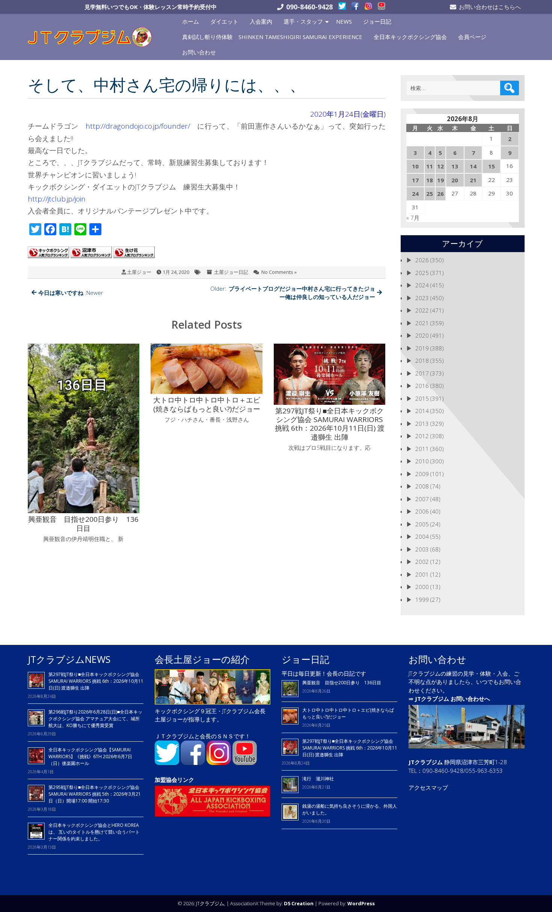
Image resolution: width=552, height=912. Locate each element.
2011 (422, 448)
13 (454, 166)
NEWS (344, 21)
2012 (422, 436)
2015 (422, 398)
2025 (422, 272)
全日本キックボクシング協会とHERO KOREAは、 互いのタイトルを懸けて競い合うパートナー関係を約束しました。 (94, 832)
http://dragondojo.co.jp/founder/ (138, 126)
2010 (422, 461)
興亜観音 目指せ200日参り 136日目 (344, 682)
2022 (422, 310)
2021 (422, 323)
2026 (422, 260)
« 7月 (412, 217)
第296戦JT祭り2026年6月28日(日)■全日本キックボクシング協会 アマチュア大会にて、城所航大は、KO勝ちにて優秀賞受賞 (95, 719)
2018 (422, 360)
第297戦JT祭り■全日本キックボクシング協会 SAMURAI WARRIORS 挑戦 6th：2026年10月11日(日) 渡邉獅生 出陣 (95, 681)
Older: (292, 293)
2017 (422, 373)
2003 (422, 549)
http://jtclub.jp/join (57, 199)
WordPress (361, 903)
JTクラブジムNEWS (69, 659)
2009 (422, 474)
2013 (422, 423)
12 (440, 166)
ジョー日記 (377, 21)
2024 (422, 285)
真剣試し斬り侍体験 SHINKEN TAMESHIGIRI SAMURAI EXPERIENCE (272, 37)
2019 (422, 348)
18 (429, 180)
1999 (422, 599)
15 (491, 166)
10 (415, 166)
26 (440, 193)
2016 (422, 385)
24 (415, 193)
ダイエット (224, 21)
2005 (422, 524)
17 (415, 180)
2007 (422, 499)
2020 (422, 335)
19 (440, 180)
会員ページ (472, 37)
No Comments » (279, 272)
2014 (422, 411)
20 (454, 180)
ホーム (190, 21)
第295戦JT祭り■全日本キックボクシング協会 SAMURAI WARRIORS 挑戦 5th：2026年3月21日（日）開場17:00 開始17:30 (94, 794)
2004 (422, 536)
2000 (422, 586)
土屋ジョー (139, 272)
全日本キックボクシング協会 (410, 37)
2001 (422, 574)
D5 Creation (299, 903)
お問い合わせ (199, 52)
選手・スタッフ (303, 21)
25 (429, 193)
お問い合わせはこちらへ (490, 7)
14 (473, 166)
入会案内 (261, 21)
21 (473, 180)
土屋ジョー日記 (231, 272)
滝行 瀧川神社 (318, 778)
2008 (422, 486)
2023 (422, 298)
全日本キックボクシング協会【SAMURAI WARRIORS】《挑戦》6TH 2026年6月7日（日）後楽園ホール (90, 756)
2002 (422, 561)
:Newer (70, 292)
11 (429, 166)
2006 (422, 511)
